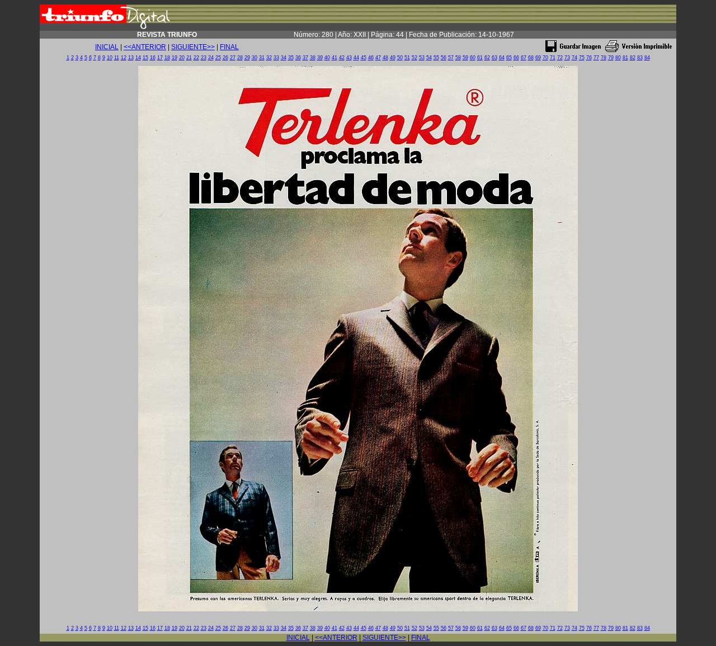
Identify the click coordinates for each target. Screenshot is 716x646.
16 (153, 57)
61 (480, 57)
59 (465, 57)
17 (160, 57)
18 (167, 57)
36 (298, 57)
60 (472, 57)
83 (640, 57)
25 (218, 57)
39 (320, 57)
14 (138, 57)
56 (443, 57)
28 (240, 57)
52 (414, 57)
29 (247, 57)
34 (283, 57)
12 (123, 57)
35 (291, 57)
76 (589, 57)
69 (538, 57)
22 (196, 57)
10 (109, 57)
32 (269, 57)
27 (232, 57)
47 (378, 57)
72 (560, 57)
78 (603, 57)
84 (647, 57)
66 (516, 57)
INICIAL (107, 47)
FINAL (229, 47)
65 (509, 57)
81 (625, 57)
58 (458, 57)
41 (334, 57)
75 (582, 57)
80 (618, 57)
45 (363, 57)
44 (356, 57)
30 (254, 57)
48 (385, 57)
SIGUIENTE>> (193, 47)
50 (400, 57)
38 (312, 57)
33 (276, 57)
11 (116, 57)
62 (487, 57)
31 (262, 57)
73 (567, 57)
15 (145, 57)
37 (305, 57)
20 (182, 57)
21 (189, 57)
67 (523, 57)
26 (225, 57)
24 (211, 57)
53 (422, 57)
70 (545, 57)
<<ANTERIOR (145, 47)
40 (327, 57)
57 (451, 57)
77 (596, 57)
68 (531, 57)
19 (174, 57)
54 (429, 57)
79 (611, 57)
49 (392, 57)
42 (342, 57)
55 (436, 57)
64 (502, 57)
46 (371, 57)
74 (574, 57)
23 (203, 57)
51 (407, 57)
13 (131, 57)
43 (349, 57)
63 (494, 57)
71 (552, 57)
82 (632, 57)
